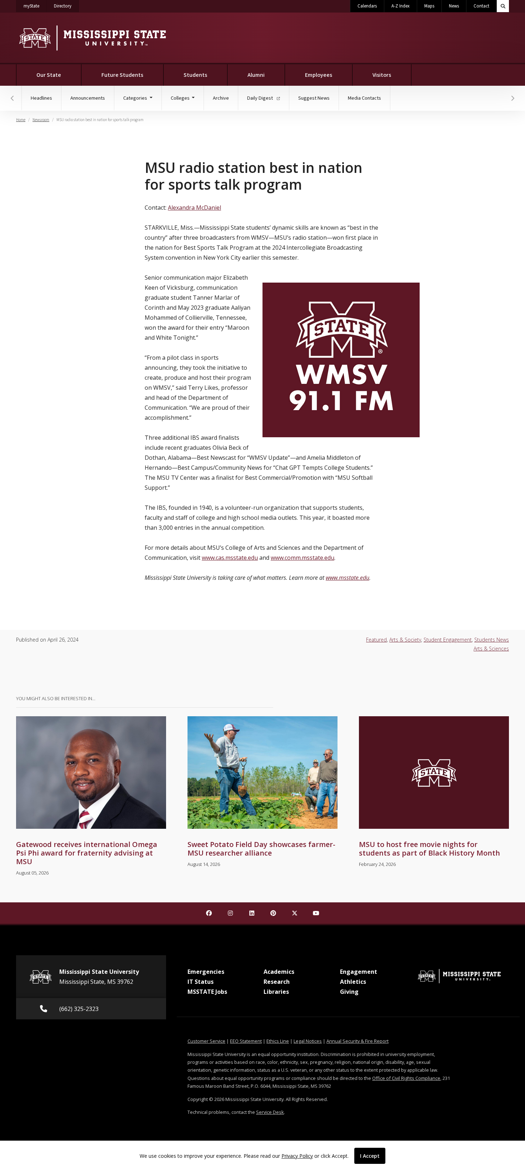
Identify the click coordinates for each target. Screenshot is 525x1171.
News (454, 6)
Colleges (181, 98)
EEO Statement (246, 1041)
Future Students (122, 75)
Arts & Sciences (491, 648)
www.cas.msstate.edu (230, 558)
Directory (66, 6)
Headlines (41, 98)
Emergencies (206, 972)
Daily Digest (260, 98)
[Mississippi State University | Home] (92, 37)
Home (20, 120)
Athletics (353, 982)
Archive (221, 98)
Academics (279, 972)
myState (35, 6)
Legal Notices (308, 1041)
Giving (349, 992)
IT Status (201, 982)
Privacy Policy (297, 1155)
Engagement (358, 972)
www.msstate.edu (347, 578)
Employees (318, 75)
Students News (491, 639)
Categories (135, 98)
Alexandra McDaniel (194, 207)
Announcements (87, 98)
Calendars (367, 6)
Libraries (276, 992)
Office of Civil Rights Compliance (406, 1078)
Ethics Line (277, 1041)
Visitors (381, 75)
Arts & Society (405, 639)
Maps (429, 6)
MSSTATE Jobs (207, 992)
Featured (376, 639)
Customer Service (206, 1041)
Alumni (256, 75)
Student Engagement (448, 639)
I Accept (370, 1155)
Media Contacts (364, 98)
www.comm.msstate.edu (302, 558)
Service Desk (270, 1112)
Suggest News (314, 98)
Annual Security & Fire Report (357, 1041)
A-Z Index (400, 6)
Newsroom (40, 120)
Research (277, 982)
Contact (481, 6)
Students (195, 75)
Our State (48, 75)
